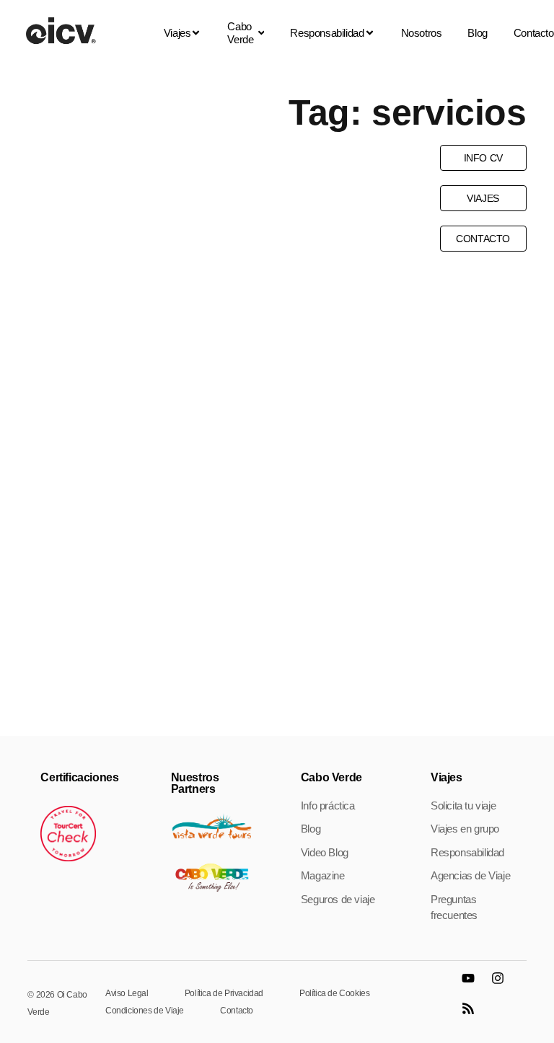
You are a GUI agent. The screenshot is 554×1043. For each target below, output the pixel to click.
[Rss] (475, 1015)
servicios (228, 292)
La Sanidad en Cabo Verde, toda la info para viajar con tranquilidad (135, 460)
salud (178, 292)
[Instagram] (504, 985)
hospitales (125, 292)
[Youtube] (475, 985)
